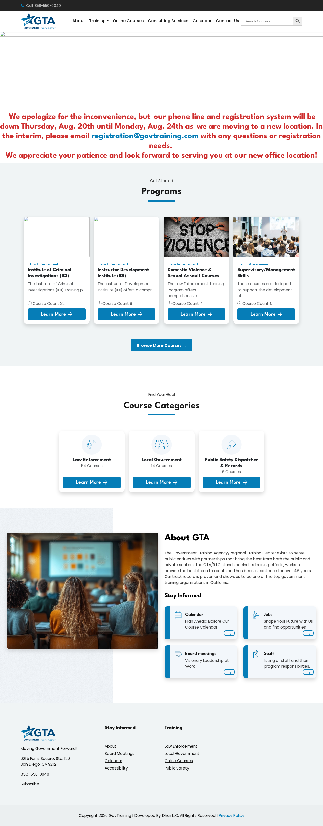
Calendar (202, 21)
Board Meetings (119, 753)
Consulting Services (168, 21)
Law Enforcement (44, 264)
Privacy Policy (231, 815)
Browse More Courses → (161, 345)
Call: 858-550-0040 (43, 5)
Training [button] (97, 21)
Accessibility (117, 768)
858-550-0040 (35, 774)
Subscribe (30, 784)
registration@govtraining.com (145, 136)
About (78, 21)
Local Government (254, 264)
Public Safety (177, 768)
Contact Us (227, 21)
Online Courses (128, 21)
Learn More (53, 314)
